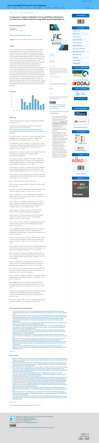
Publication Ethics (77, 45)
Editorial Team (76, 30)
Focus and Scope (77, 39)
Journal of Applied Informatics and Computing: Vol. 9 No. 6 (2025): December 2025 (46, 317)
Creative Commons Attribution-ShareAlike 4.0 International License (58, 106)
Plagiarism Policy (77, 54)
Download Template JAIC (80, 98)
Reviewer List (76, 33)
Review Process (77, 36)
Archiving (75, 57)
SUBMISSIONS (56, 8)
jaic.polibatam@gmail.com (31, 422)
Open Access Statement (79, 48)
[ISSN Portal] (80, 162)
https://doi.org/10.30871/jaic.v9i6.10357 (21, 35)
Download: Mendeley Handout (80, 127)
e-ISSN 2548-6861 (80, 15)
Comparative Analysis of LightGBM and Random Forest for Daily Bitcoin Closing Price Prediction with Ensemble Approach (39, 330)
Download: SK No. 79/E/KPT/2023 (80, 80)
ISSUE (28, 8)
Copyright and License (78, 51)
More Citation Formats (56, 76)
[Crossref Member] (80, 197)
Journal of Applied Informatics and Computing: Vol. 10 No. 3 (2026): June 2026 (39, 375)
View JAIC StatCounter (81, 150)
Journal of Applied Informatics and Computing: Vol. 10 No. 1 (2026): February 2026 (45, 378)
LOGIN (63, 8)
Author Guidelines (77, 42)
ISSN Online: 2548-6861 (80, 173)
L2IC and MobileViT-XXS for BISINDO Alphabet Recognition (43, 322)
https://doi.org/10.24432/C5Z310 (17, 155)
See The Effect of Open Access (59, 157)
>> (14, 351)
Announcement (77, 60)
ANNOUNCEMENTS (38, 8)
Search (89, 8)
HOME (9, 8)
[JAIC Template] (80, 95)
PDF (52, 55)
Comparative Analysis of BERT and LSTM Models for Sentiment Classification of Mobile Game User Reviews (39, 326)
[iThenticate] (81, 116)
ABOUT (15, 8)
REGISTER (48, 8)
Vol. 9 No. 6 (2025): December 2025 (26, 12)
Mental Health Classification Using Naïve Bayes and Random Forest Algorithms (39, 392)
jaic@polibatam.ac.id (18, 422)
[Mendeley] (81, 124)
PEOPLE (22, 8)
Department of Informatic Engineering (32, 416)
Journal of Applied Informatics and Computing (26, 5)
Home (11, 12)
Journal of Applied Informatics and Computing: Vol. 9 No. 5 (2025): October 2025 (41, 340)
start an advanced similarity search (24, 405)
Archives (16, 12)
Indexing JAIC (76, 63)
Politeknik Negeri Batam (28, 418)
